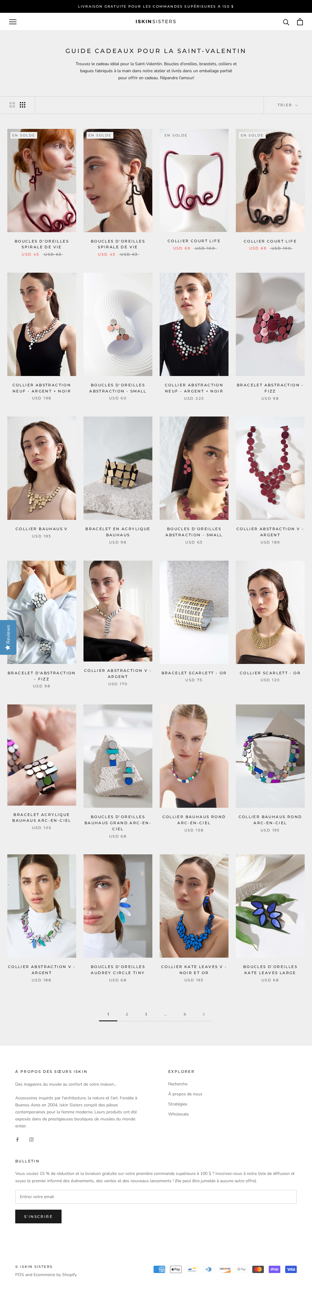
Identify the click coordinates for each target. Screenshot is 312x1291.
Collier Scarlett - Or (270, 673)
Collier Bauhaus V (42, 529)
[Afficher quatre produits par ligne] (22, 105)
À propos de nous (185, 1094)
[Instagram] (31, 1139)
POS (19, 1275)
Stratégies (177, 1104)
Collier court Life (194, 241)
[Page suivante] (203, 1014)
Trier (286, 105)
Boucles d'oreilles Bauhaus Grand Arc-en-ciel (117, 822)
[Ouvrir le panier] (300, 21)
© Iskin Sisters (34, 1266)
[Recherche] (286, 22)
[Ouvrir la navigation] (12, 21)
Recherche (177, 1084)
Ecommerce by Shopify (55, 1275)
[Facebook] (17, 1139)
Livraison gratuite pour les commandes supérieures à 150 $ (156, 6)
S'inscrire (38, 1216)
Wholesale (178, 1114)
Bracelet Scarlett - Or (194, 673)
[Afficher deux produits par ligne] (12, 105)
